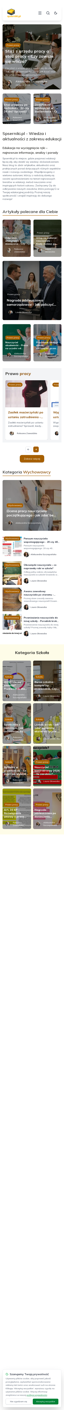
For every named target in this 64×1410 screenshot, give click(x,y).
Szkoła (8, 676)
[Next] (36, 449)
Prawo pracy (13, 45)
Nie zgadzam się (18, 1401)
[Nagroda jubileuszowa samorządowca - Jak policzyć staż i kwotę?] (32, 290)
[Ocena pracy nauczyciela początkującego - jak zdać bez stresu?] (32, 505)
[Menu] (40, 13)
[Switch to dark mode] (56, 13)
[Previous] (28, 449)
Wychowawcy (15, 505)
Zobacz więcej (32, 458)
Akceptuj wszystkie (45, 1401)
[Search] (48, 13)
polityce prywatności (37, 1395)
